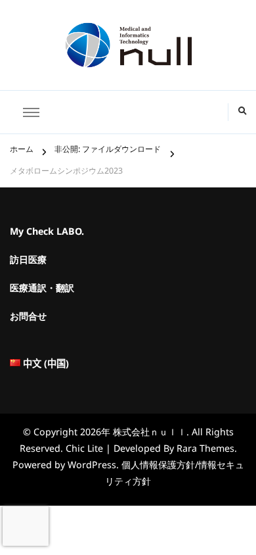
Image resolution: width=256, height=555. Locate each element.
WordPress (92, 467)
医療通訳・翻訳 (42, 291)
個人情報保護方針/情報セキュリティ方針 (174, 475)
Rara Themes (205, 450)
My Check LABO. (47, 234)
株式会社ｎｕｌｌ (149, 434)
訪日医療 (28, 262)
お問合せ (28, 319)
